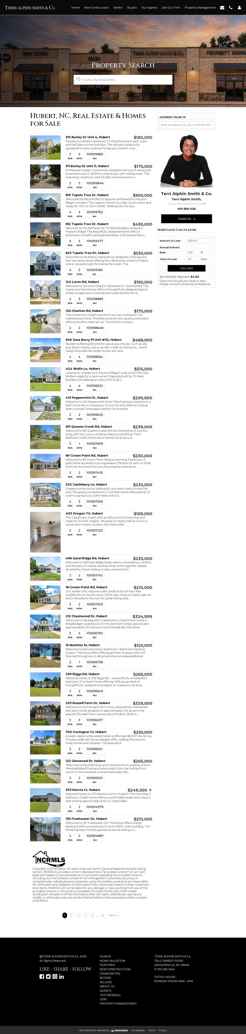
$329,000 (142, 703)
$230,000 (142, 456)
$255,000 (142, 732)
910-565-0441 (166, 969)
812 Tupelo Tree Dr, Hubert (87, 224)
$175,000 (143, 166)
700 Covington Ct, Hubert (86, 732)
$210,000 (143, 588)
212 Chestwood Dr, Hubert (86, 616)
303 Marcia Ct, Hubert (83, 790)
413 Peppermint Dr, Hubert (87, 398)
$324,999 (142, 617)
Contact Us (185, 218)
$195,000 (143, 282)
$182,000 (143, 138)
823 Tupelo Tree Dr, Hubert (87, 253)
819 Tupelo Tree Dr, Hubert (87, 195)
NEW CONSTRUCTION (115, 969)
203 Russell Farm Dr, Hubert (88, 703)
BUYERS (105, 977)
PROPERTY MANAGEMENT (118, 1003)
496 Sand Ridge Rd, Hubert (87, 558)
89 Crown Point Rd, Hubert (87, 455)
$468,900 (142, 340)
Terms (151, 1030)
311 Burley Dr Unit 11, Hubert (87, 166)
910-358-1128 (187, 208)
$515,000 (143, 369)
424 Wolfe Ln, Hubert (83, 369)
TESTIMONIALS (110, 995)
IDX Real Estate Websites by (94, 1030)
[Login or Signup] (239, 7)
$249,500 (140, 790)
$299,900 (142, 398)
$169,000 (143, 514)
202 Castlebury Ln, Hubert (86, 484)
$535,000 (142, 253)
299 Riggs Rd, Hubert (83, 674)
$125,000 (143, 645)
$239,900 (142, 427)
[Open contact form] (222, 7)
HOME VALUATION (112, 960)
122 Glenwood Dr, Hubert (85, 761)
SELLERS (106, 982)
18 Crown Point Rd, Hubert (86, 587)
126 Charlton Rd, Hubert (84, 311)
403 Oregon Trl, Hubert (84, 513)
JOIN (103, 999)
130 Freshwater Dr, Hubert (86, 819)
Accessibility (138, 1030)
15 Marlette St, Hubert (83, 645)
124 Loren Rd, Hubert (82, 282)
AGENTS (105, 990)
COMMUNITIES (110, 973)
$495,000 (142, 224)
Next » (113, 915)
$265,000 (142, 674)
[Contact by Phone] (230, 7)
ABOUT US (107, 986)
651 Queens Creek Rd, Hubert (89, 426)
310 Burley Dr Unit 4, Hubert (88, 137)
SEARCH (105, 956)
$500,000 (142, 195)
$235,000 (142, 485)
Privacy (163, 1030)
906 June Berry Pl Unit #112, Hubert (93, 340)
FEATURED (107, 965)
